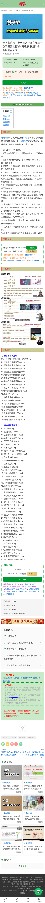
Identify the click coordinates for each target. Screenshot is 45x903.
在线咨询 (38, 891)
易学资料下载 (33, 891)
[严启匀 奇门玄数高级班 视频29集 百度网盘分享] (11, 833)
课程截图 (6, 122)
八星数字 (24, 141)
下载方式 (6, 119)
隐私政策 (27, 888)
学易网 (25, 891)
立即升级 (31, 251)
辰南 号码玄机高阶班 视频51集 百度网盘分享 (10, 787)
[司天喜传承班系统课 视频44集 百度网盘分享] (33, 772)
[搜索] (7, 3)
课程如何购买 (9, 93)
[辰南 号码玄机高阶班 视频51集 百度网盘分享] (11, 772)
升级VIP (8, 76)
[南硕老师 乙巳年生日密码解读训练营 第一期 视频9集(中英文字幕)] (11, 803)
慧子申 (14, 738)
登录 (24, 866)
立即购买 (22, 82)
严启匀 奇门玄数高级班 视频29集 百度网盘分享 (11, 847)
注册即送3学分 (29, 88)
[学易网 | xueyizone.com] (22, 4)
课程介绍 (6, 116)
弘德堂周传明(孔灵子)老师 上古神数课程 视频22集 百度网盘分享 (32, 817)
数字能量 (8, 54)
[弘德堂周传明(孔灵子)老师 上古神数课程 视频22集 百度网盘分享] (33, 803)
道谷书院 (5, 138)
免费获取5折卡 (33, 93)
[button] (11, 111)
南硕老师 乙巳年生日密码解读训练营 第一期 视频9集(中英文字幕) (11, 817)
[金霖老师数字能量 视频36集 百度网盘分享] (33, 833)
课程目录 (6, 125)
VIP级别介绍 (20, 93)
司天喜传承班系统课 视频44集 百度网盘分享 (33, 787)
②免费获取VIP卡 (27, 678)
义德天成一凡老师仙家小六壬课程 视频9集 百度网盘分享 (33, 754)
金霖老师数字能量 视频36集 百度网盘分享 (33, 847)
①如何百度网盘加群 (11, 678)
